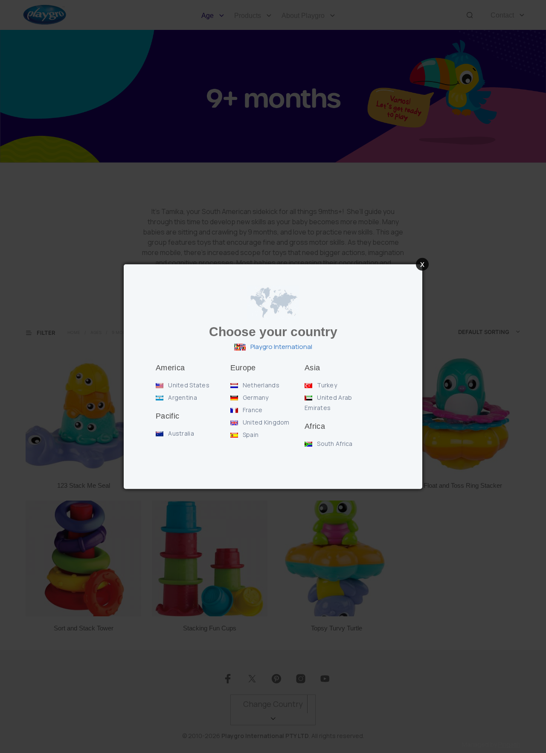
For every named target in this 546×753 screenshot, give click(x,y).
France (252, 410)
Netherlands (260, 385)
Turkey (326, 385)
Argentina (182, 397)
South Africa (334, 443)
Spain (250, 435)
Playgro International (280, 346)
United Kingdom (265, 422)
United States (188, 385)
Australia (180, 433)
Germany (255, 397)
